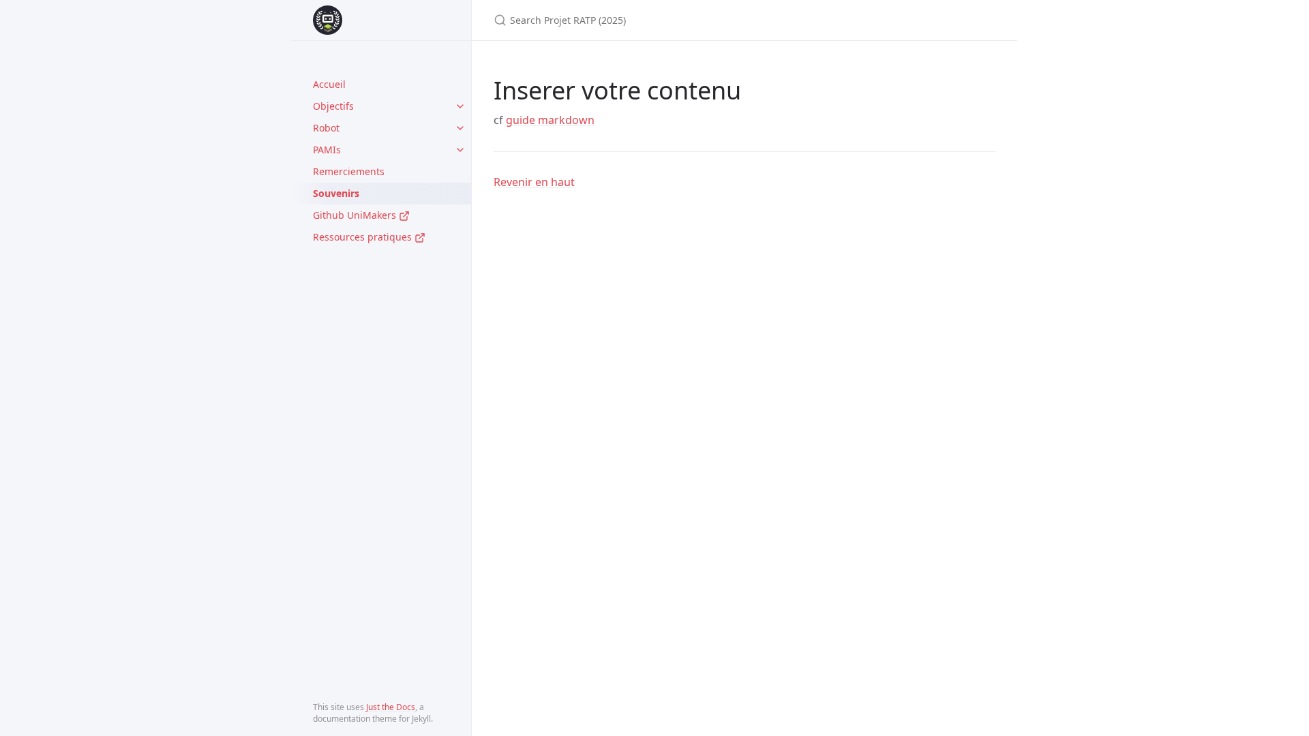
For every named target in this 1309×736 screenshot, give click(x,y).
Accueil (329, 84)
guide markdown (550, 119)
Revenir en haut (534, 181)
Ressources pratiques (364, 236)
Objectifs (333, 105)
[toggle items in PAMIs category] (460, 150)
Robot (326, 127)
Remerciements (349, 171)
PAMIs (327, 149)
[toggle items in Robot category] (460, 128)
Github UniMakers (356, 215)
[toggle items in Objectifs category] (460, 106)
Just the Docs (390, 707)
